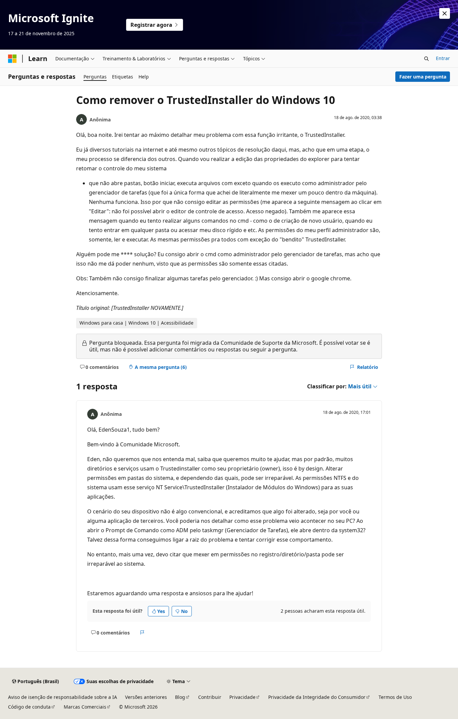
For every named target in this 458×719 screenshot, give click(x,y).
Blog (180, 697)
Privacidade (242, 697)
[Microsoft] (12, 58)
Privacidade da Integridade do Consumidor (316, 697)
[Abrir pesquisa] (426, 59)
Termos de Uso (395, 697)
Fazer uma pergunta (422, 76)
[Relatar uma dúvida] (142, 632)
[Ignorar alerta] (444, 13)
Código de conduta (29, 707)
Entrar (443, 58)
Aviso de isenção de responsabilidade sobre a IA (62, 697)
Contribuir (209, 697)
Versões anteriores (146, 697)
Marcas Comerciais (85, 707)
